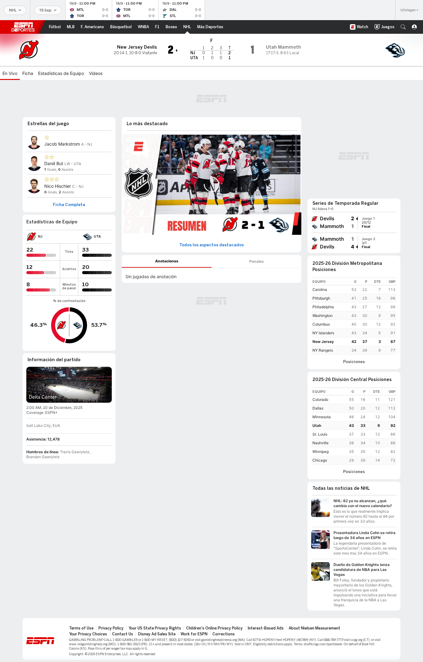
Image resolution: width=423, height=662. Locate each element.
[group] (353, 222)
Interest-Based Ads (266, 628)
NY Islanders (323, 333)
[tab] (167, 261)
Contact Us (122, 634)
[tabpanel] (211, 275)
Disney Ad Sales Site (157, 634)
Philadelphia (323, 307)
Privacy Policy (111, 628)
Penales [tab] (256, 261)
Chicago (319, 460)
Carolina (319, 289)
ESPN (23, 27)
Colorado (320, 399)
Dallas (317, 408)
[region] (354, 316)
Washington (322, 315)
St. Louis (319, 434)
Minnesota (321, 416)
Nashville (320, 443)
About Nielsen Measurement (314, 628)
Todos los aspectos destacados (211, 245)
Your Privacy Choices (88, 634)
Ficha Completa (69, 205)
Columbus (321, 324)
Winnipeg (320, 451)
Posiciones (354, 362)
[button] (403, 26)
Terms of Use (81, 628)
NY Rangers (322, 350)
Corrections (223, 634)
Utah (316, 425)
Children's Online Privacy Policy (214, 628)
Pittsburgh (321, 298)
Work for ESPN (194, 634)
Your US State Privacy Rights (155, 628)
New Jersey (323, 341)
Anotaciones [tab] (166, 261)
